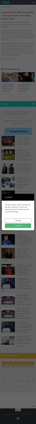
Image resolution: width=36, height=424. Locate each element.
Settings (18, 220)
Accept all (18, 226)
